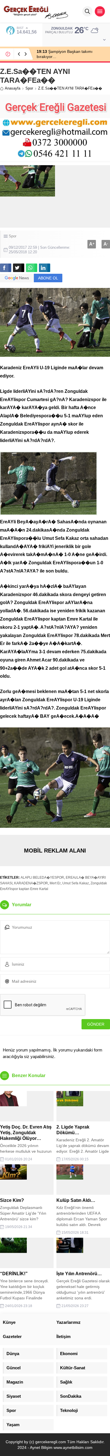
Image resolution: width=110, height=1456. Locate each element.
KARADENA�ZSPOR (31, 883)
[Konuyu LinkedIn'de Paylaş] (44, 268)
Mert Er (55, 883)
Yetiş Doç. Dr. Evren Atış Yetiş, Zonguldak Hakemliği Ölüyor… (26, 1133)
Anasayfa (12, 88)
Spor (29, 88)
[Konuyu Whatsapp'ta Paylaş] (31, 268)
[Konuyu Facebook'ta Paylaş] (5, 268)
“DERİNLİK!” (14, 1273)
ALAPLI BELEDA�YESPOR (42, 878)
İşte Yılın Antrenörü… (79, 1273)
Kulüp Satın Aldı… (75, 1200)
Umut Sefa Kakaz (75, 883)
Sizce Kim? (12, 1200)
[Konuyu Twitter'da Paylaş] (18, 268)
